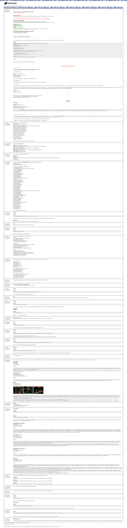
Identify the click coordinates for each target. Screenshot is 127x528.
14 (28, 522)
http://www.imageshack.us (18, 32)
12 (24, 522)
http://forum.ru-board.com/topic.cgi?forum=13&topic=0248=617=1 (24, 56)
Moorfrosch (12, 524)
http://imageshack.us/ (117, 87)
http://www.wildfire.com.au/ (25, 107)
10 (21, 522)
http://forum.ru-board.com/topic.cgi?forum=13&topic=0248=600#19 (24, 51)
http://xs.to (25, 32)
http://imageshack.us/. (62, 85)
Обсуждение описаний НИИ (49, 16)
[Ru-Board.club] (10, 4)
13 (26, 522)
